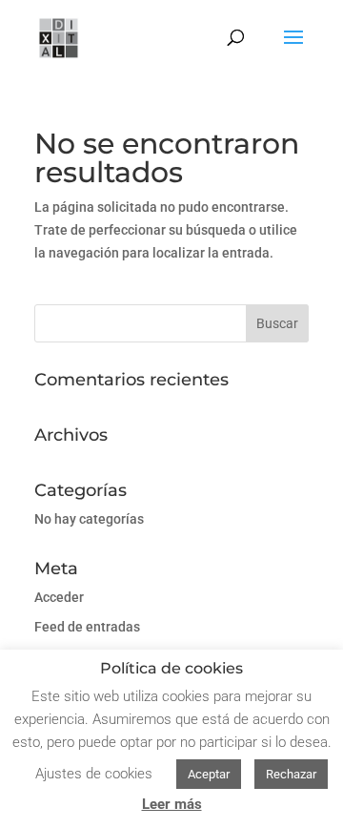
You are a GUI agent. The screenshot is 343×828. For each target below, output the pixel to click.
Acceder (59, 597)
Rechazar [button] (291, 774)
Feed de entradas (87, 626)
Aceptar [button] (209, 774)
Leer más (172, 804)
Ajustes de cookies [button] (93, 773)
